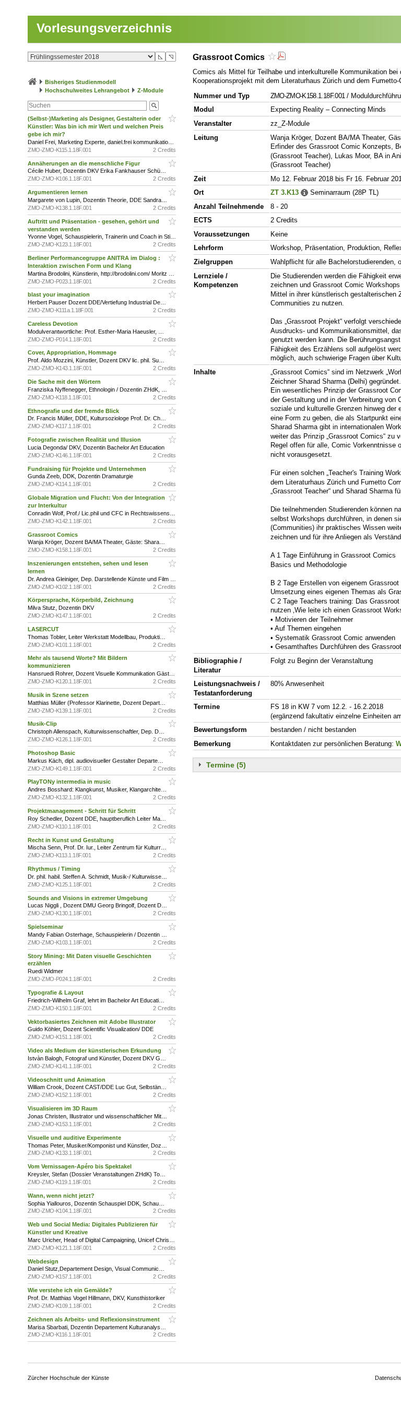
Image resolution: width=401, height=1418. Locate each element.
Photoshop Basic (52, 753)
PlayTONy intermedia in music (70, 781)
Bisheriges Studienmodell (80, 82)
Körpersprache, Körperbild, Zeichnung (81, 600)
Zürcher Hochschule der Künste (68, 1378)
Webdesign (44, 1261)
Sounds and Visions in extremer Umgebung (88, 898)
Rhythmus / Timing (55, 869)
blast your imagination (59, 294)
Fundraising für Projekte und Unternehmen (88, 469)
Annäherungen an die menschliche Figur (84, 163)
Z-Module (150, 90)
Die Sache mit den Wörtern (65, 382)
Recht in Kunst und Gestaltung (71, 840)
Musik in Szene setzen (59, 695)
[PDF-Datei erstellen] (281, 57)
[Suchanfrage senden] (154, 106)
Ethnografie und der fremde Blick (74, 411)
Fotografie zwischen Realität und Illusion (85, 439)
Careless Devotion (53, 324)
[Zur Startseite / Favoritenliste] (32, 82)
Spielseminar (46, 927)
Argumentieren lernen (58, 192)
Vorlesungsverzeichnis (104, 28)
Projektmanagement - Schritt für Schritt (82, 811)
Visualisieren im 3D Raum (63, 1108)
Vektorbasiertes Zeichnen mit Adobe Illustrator (92, 1022)
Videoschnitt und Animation (67, 1080)
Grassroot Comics (53, 534)
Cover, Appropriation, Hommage (73, 352)
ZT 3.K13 (284, 192)
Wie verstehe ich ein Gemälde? (71, 1290)
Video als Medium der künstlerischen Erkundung (95, 1050)
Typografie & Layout (56, 992)
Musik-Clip (43, 723)
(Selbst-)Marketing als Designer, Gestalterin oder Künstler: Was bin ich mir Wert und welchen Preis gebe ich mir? (95, 126)
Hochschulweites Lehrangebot (87, 90)
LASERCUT (44, 629)
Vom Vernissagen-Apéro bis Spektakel (80, 1166)
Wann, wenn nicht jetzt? (62, 1195)
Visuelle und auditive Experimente (75, 1138)
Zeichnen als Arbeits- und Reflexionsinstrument (94, 1319)
